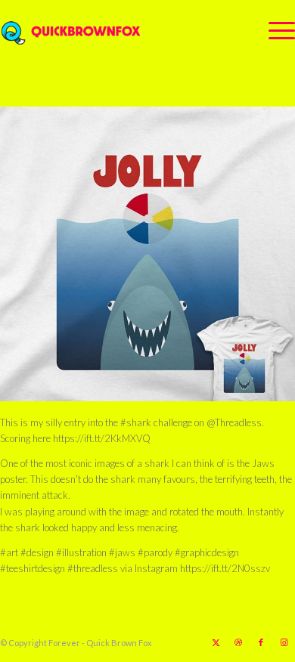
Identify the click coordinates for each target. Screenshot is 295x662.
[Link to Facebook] (261, 642)
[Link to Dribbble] (238, 642)
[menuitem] (274, 30)
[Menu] (274, 30)
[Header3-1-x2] (118, 30)
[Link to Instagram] (283, 642)
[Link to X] (215, 642)
